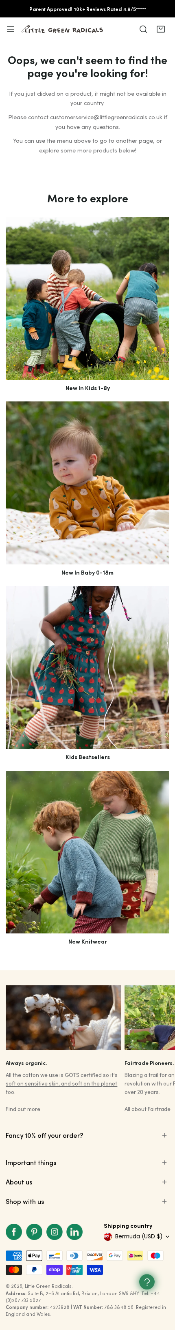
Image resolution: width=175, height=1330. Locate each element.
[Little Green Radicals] (62, 29)
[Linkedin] (74, 1232)
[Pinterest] (34, 1232)
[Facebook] (14, 1232)
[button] (160, 29)
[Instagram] (54, 1232)
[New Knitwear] (87, 852)
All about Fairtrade (148, 1108)
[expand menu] (10, 29)
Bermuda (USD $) (138, 1236)
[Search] (143, 29)
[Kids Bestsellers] (87, 667)
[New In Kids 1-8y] (87, 298)
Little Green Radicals (48, 1286)
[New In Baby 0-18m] (87, 482)
